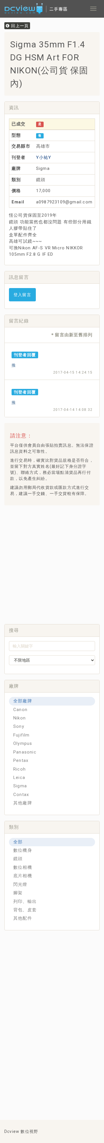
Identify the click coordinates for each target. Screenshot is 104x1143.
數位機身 (22, 850)
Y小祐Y (43, 157)
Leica (19, 777)
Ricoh (19, 769)
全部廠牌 (22, 701)
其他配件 (22, 918)
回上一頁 (19, 25)
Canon (20, 709)
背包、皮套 (25, 909)
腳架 (18, 892)
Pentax (20, 760)
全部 (18, 842)
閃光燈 (20, 884)
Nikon (19, 718)
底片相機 (22, 875)
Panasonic (24, 752)
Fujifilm (21, 735)
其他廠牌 (22, 803)
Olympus (22, 743)
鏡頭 (18, 858)
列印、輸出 (25, 901)
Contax (21, 794)
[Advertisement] (52, 563)
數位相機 (22, 867)
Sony (18, 726)
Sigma (20, 785)
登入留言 (22, 294)
